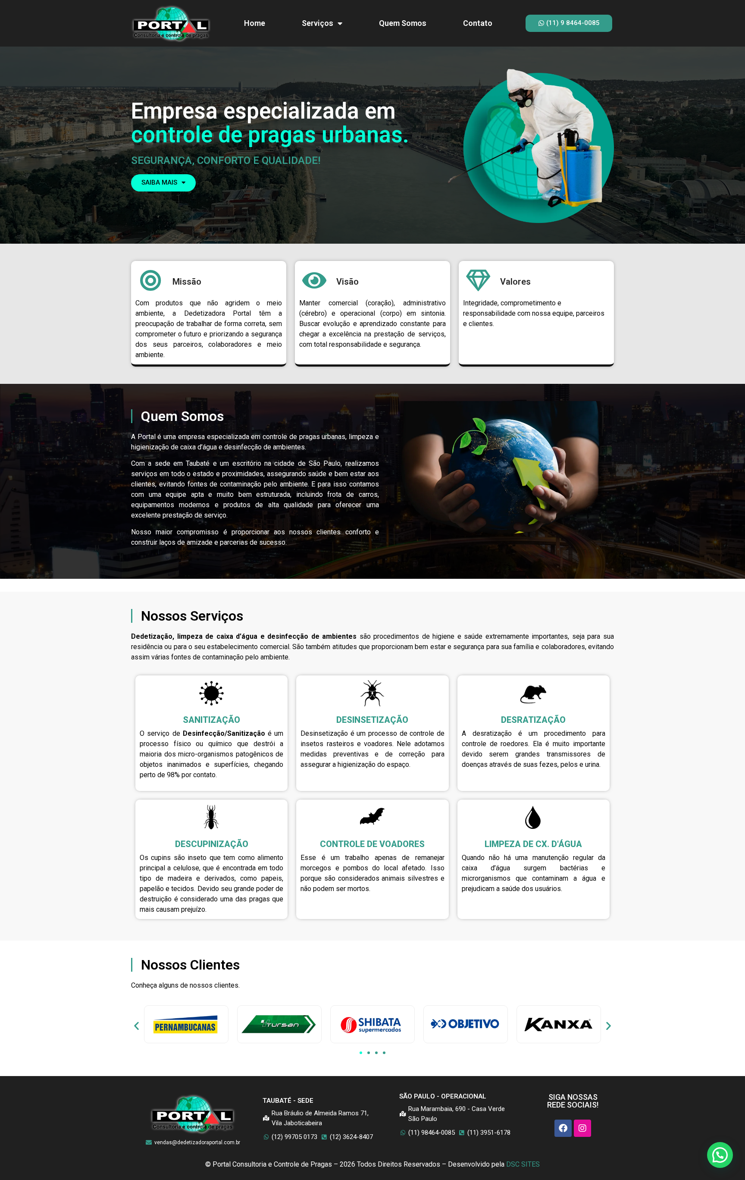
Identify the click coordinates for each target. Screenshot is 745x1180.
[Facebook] (563, 1128)
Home (254, 23)
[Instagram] (582, 1128)
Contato (477, 23)
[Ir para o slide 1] (361, 1052)
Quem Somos (402, 23)
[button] (136, 1025)
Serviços (317, 23)
